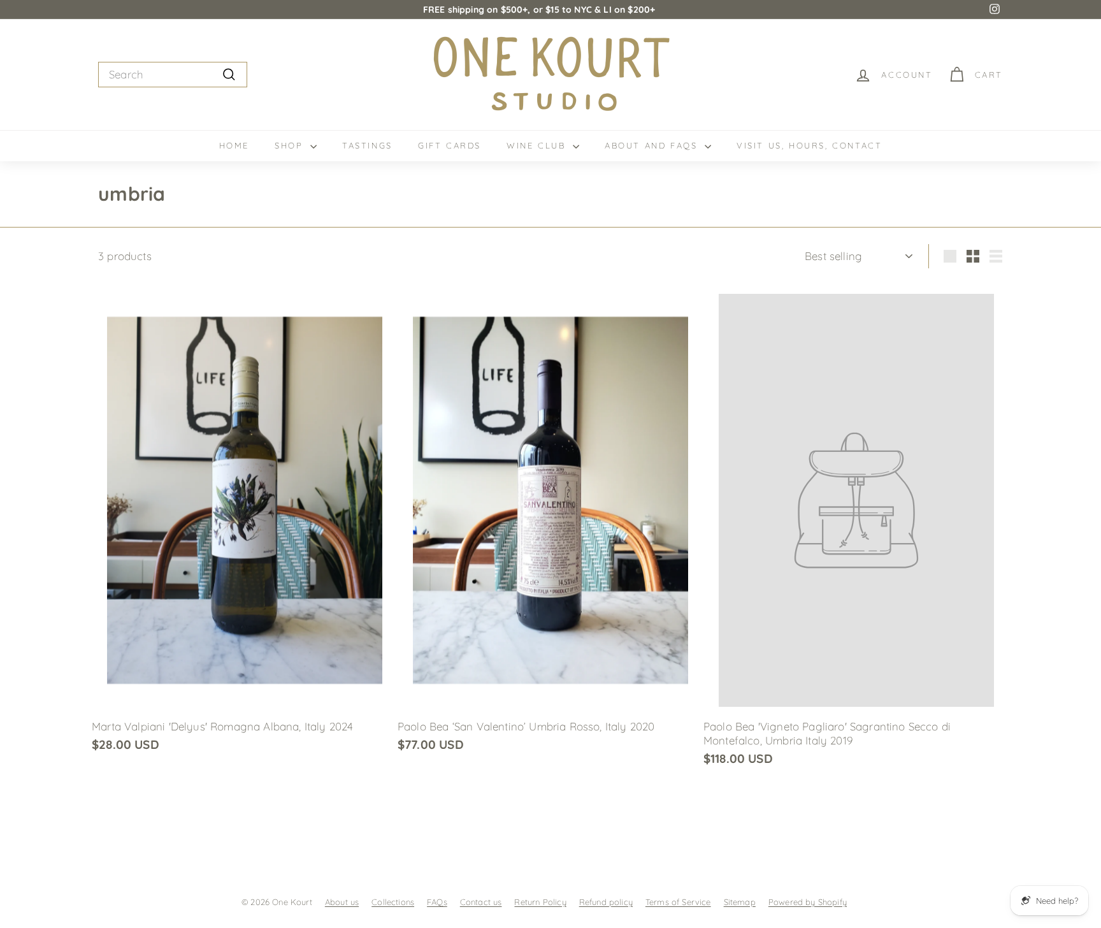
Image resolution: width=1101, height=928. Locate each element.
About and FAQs (653, 145)
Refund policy (606, 902)
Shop (291, 145)
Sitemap (740, 902)
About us (342, 902)
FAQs (437, 902)
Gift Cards (449, 145)
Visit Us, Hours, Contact (809, 145)
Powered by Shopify (807, 902)
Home (234, 145)
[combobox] (172, 74)
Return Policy (540, 902)
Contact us (481, 902)
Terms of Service (678, 902)
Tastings (367, 145)
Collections (392, 902)
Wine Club (538, 145)
